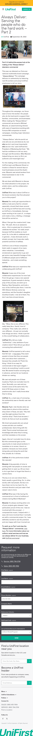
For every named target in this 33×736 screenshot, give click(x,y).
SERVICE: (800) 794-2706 (10, 707)
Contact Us (26, 9)
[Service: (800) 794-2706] (2, 561)
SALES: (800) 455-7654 (9, 705)
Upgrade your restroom (16, 2)
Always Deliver (8, 76)
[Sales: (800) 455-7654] (2, 566)
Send (16, 638)
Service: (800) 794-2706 (12, 561)
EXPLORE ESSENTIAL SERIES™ (16, 4)
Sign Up (29, 683)
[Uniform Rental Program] (16, 632)
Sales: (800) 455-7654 (11, 566)
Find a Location (6, 710)
